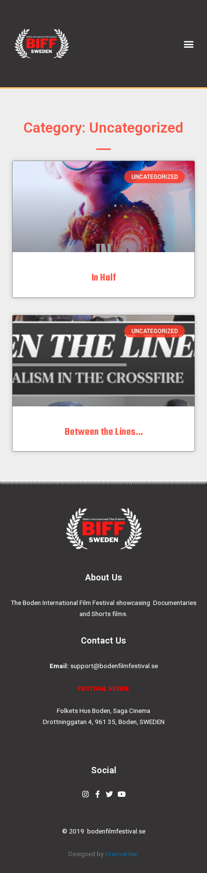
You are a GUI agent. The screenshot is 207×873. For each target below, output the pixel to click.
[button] (189, 44)
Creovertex (122, 854)
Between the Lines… (104, 432)
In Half (103, 277)
